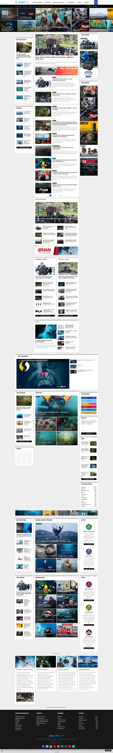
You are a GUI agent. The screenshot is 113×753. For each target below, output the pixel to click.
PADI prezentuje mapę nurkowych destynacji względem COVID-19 (69, 326)
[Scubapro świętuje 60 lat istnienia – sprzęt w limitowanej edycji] (89, 151)
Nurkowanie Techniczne (58, 2)
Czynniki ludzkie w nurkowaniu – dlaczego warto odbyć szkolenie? (67, 591)
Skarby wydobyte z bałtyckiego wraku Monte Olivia (27, 81)
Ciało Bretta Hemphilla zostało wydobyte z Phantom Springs (72, 310)
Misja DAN (17, 721)
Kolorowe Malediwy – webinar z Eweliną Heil (71, 331)
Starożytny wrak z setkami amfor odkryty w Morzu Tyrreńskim (65, 443)
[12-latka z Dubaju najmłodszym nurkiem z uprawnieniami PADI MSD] (45, 630)
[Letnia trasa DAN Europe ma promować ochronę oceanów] (24, 528)
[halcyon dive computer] (89, 78)
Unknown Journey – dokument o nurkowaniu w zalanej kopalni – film (71, 304)
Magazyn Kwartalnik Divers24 (47, 6)
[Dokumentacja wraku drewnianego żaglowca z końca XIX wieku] (93, 458)
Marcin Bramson (89, 589)
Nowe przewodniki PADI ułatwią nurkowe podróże (43, 341)
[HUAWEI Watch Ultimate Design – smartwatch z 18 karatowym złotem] (89, 139)
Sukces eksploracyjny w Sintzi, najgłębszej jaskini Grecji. (71, 283)
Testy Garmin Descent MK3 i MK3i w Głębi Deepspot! (44, 17)
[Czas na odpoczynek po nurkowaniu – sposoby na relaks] (19, 113)
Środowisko (83, 502)
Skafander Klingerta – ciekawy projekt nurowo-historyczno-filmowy (23, 408)
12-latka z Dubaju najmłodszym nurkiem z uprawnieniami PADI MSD (45, 634)
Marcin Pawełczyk (56, 81)
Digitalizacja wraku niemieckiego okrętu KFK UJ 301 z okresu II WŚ (85, 450)
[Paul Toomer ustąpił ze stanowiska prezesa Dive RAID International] (67, 616)
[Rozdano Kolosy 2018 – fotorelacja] (61, 343)
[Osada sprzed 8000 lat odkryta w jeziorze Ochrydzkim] (19, 89)
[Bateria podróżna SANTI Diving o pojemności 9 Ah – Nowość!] (89, 127)
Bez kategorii (54, 106)
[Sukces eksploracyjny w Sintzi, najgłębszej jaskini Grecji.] (61, 284)
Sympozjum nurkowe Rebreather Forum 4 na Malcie (48, 303)
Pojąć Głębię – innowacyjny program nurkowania (26, 566)
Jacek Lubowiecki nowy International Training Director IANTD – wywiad (44, 605)
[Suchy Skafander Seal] (25, 701)
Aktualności (3, 25)
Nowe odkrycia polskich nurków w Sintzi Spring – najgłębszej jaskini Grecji (54, 58)
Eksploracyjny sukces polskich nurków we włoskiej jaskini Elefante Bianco (17, 28)
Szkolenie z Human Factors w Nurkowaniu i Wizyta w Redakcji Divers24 (64, 185)
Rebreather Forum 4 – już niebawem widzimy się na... (48, 297)
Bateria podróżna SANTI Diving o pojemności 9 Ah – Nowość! (80, 17)
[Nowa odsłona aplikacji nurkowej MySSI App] (67, 630)
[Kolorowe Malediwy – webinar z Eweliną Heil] (61, 332)
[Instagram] (51, 746)
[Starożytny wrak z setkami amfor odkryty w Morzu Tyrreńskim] (67, 438)
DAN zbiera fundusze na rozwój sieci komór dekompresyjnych (28, 550)
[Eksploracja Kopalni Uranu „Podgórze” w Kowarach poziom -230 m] (43, 97)
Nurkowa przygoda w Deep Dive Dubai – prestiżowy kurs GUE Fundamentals (64, 160)
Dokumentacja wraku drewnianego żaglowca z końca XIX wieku (85, 458)
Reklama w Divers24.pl (40, 716)
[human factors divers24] (56, 74)
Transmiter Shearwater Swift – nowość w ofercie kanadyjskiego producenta (48, 310)
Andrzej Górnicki (89, 612)
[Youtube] (69, 746)
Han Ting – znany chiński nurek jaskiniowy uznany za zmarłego (72, 297)
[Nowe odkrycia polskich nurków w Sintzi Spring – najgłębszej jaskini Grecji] (56, 44)
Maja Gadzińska (56, 162)
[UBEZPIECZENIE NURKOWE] (89, 175)
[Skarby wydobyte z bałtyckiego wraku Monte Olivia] (19, 82)
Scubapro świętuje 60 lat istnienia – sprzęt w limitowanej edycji (88, 153)
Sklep (40, 6)
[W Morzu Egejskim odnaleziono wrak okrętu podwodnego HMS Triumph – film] (24, 47)
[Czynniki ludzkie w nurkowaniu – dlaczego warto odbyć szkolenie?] (67, 587)
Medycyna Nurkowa (61, 721)
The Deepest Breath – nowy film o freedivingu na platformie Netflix (27, 127)
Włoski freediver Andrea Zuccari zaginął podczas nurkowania (27, 120)
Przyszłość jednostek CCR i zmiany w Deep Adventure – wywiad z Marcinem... (89, 93)
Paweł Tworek (89, 556)
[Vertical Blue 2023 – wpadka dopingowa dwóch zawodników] (19, 135)
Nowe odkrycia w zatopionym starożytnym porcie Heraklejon (65, 429)
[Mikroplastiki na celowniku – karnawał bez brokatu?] (61, 349)
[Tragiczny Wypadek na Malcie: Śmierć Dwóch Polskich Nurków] (43, 151)
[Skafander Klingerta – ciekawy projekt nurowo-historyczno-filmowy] (24, 401)
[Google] (58, 746)
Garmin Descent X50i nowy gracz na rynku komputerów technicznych (62, 79)
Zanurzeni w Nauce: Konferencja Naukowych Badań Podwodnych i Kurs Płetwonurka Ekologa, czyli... (71, 234)
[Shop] (39, 746)
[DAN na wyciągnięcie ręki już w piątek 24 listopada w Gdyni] (19, 558)
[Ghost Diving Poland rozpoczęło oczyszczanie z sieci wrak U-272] (93, 474)
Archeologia (38, 396)
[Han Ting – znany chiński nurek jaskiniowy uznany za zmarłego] (61, 298)
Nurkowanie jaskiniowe (94, 25)
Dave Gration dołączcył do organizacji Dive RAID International (45, 620)
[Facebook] (43, 746)
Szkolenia (86, 2)
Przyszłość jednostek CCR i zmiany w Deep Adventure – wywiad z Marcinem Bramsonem (65, 173)
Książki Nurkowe (61, 728)
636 (60, 195)
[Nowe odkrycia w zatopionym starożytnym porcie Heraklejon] (67, 424)
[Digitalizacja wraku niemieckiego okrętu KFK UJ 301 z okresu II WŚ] (93, 450)
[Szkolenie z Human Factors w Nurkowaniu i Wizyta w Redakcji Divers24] (43, 188)
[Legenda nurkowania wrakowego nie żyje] (19, 431)
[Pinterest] (54, 746)
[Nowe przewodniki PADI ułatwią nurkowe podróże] (45, 332)
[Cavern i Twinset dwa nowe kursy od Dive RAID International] (67, 602)
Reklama (30, 6)
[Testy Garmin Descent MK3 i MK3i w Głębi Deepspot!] (89, 103)
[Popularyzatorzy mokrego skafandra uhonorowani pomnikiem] (19, 423)
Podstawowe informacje (20, 716)
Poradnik (82, 98)
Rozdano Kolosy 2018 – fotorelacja (69, 342)
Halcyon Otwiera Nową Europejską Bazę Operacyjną (44, 29)
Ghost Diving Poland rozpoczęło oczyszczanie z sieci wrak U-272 (85, 473)
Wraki (58, 432)
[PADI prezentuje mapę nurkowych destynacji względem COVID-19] (61, 327)
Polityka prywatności (40, 718)
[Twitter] (47, 746)
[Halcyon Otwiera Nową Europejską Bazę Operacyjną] (89, 115)
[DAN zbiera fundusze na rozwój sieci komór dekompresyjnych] (19, 550)
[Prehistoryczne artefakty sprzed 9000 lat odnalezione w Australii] (19, 97)
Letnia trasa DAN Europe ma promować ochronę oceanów (23, 535)
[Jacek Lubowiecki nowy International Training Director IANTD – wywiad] (45, 602)
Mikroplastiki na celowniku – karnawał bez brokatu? (70, 347)
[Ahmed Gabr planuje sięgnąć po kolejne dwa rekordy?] (19, 416)
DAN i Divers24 (18, 729)
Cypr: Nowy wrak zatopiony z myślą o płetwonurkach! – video (71, 337)
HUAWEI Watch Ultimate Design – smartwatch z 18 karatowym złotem (89, 141)
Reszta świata (83, 497)
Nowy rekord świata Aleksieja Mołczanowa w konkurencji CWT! (27, 142)
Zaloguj (25, 6)
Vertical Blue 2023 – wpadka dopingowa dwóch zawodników (27, 134)
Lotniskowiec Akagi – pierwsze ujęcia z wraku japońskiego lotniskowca (28, 72)
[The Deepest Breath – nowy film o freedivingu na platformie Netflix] (19, 127)
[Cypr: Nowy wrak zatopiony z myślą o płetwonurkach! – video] (61, 338)
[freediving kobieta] (56, 254)
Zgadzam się (108, 750)
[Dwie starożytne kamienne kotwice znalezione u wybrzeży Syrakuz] (45, 424)
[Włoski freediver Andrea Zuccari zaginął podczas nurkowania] (19, 120)
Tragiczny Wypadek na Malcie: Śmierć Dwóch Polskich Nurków (63, 148)
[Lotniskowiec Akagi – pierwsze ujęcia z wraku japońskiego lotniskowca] (19, 73)
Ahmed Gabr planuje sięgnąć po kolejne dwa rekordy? (27, 415)
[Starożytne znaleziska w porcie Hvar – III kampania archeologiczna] (56, 406)
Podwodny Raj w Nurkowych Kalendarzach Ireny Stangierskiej (62, 29)
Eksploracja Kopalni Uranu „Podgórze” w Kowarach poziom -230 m (64, 94)
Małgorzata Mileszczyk (88, 531)
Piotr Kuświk (55, 126)
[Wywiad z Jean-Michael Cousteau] (19, 437)
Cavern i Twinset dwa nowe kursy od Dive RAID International (66, 605)
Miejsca (79, 2)
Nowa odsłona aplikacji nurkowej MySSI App (67, 635)
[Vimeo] (73, 746)
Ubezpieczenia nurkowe (19, 718)
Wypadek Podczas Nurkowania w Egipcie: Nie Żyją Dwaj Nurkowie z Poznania (62, 17)
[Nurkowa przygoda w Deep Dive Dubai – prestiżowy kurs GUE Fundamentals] (43, 163)
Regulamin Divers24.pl (40, 723)
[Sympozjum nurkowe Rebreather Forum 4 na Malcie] (38, 304)
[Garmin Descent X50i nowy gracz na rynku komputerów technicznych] (43, 82)
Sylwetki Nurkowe (20, 393)
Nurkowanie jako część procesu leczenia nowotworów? (27, 542)
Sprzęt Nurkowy (70, 2)
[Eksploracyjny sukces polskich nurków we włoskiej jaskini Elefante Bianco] (61, 291)
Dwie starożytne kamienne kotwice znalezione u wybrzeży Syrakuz (44, 429)
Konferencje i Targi (61, 726)
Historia (16, 723)
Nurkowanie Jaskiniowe (64, 259)
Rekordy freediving (38, 523)
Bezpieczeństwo (18, 728)
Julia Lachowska (89, 637)
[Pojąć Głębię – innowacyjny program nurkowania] (19, 566)
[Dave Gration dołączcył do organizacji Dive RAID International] (45, 616)
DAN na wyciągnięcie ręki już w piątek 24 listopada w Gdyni (27, 558)
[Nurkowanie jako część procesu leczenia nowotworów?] (19, 542)
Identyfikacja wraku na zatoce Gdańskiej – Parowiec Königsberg (64, 108)
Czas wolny (81, 718)
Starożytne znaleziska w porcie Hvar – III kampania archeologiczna (80, 29)
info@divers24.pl (59, 743)
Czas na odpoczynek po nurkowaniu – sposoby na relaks (27, 112)
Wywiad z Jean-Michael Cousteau (27, 436)
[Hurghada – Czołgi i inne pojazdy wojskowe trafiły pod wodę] (19, 65)
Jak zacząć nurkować (37, 2)
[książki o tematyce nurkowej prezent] (56, 515)
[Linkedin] (62, 746)
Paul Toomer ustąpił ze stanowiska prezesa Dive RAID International (67, 620)
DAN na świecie (18, 726)
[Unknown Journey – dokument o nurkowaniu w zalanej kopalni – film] (61, 304)
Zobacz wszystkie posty (89, 544)
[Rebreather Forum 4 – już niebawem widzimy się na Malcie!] (38, 298)
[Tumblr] (66, 746)
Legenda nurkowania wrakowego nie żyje (28, 429)
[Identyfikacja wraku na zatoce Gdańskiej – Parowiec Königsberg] (43, 111)
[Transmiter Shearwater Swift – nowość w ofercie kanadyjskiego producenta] (38, 311)
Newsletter (35, 6)
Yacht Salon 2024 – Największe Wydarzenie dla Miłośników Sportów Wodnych (63, 136)
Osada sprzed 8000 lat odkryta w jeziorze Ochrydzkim (28, 89)
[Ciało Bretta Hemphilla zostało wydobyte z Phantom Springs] (61, 311)
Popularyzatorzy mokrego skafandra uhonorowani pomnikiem (27, 423)
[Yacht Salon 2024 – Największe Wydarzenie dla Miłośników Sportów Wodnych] (43, 138)
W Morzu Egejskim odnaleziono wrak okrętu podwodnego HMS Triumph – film (24, 56)
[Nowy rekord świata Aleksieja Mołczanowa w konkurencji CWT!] (19, 142)
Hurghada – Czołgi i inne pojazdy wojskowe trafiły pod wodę (27, 64)
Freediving (47, 2)
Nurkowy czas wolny (85, 490)
